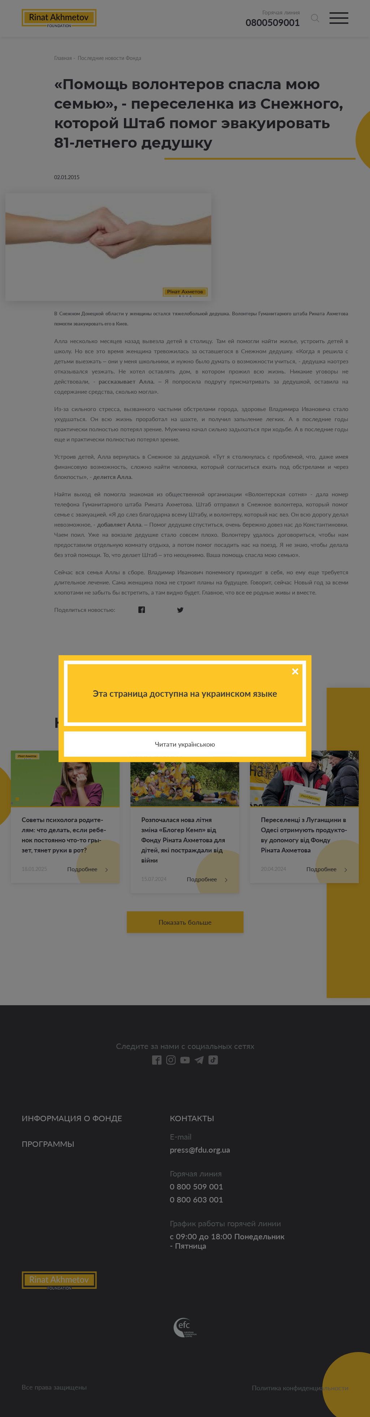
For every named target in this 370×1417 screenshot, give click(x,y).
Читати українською (185, 744)
